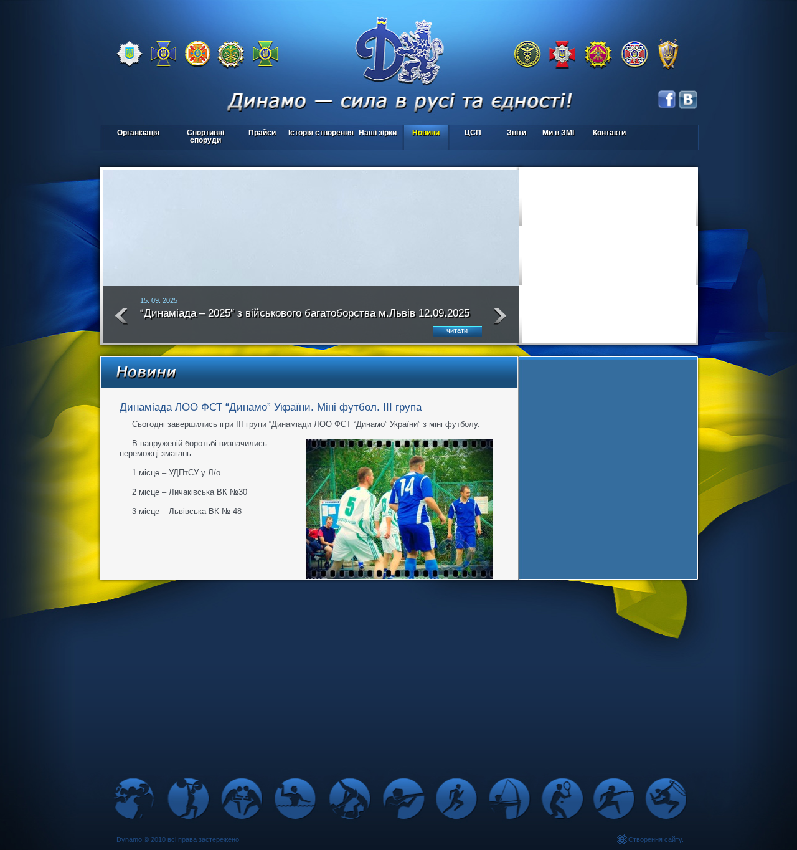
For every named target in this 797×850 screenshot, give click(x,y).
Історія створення (321, 132)
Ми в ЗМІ (558, 132)
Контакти (609, 132)
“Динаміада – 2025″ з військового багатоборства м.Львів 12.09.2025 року (304, 318)
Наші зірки (375, 133)
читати (457, 330)
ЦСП (465, 133)
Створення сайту (655, 839)
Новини (426, 132)
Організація (138, 132)
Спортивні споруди (205, 136)
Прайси (262, 132)
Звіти (516, 132)
